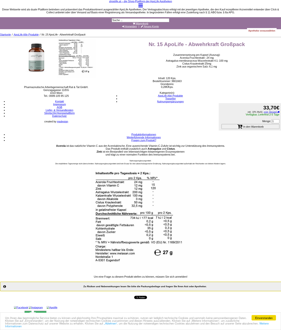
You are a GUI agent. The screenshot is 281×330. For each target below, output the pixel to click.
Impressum (59, 104)
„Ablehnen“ (110, 323)
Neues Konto (151, 26)
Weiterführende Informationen (144, 137)
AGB (59, 107)
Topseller (170, 98)
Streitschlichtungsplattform (59, 113)
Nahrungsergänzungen (170, 101)
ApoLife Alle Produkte (26, 34)
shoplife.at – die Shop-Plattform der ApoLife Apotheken (140, 1)
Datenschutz (59, 116)
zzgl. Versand (270, 112)
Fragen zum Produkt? (143, 140)
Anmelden (131, 26)
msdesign (62, 121)
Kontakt (59, 101)
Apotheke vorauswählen (261, 30)
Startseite (5, 34)
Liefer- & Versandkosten (59, 110)
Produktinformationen (143, 134)
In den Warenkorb (253, 126)
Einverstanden (264, 318)
